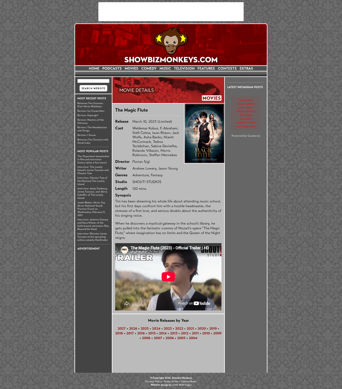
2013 (174, 333)
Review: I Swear (86, 135)
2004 (193, 338)
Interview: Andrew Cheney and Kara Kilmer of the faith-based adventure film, (93, 224)
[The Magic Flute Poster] (204, 133)
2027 (122, 328)
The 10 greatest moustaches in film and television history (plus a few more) (93, 159)
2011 (195, 333)
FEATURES (206, 68)
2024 (156, 328)
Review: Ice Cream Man (90, 111)
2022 (179, 328)
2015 (152, 333)
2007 (158, 338)
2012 (184, 333)
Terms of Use (171, 381)
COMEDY (149, 68)
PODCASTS (112, 68)
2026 (133, 328)
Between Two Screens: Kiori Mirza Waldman (90, 105)
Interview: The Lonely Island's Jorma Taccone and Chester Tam (93, 170)
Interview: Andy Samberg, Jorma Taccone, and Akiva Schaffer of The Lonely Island (92, 193)
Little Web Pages (182, 384)
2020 (202, 328)
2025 (145, 328)
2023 (168, 328)
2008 (146, 338)
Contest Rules (189, 381)
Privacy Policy (153, 381)
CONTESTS (227, 68)
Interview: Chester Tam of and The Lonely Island (92, 181)
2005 (181, 338)
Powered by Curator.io (246, 136)
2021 (190, 328)
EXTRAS (246, 68)
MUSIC (165, 68)
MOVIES (131, 68)
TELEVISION (184, 68)
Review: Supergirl (87, 115)
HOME (94, 68)
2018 (119, 333)
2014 (163, 333)
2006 (169, 338)
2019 (213, 328)
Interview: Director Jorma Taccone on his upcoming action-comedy (92, 237)
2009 (217, 333)
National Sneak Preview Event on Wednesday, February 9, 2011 (91, 209)
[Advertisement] (171, 12)
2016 (141, 333)
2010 (206, 333)
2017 (130, 333)
